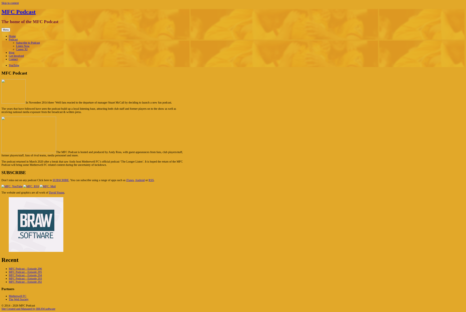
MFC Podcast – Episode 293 (25, 278)
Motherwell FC (17, 296)
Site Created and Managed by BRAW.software (28, 308)
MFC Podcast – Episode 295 (25, 272)
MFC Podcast (18, 12)
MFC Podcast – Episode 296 (25, 268)
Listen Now (23, 46)
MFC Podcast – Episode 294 (25, 275)
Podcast (13, 39)
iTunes (130, 180)
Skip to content (10, 3)
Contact (13, 59)
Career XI (21, 49)
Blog (11, 52)
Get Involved (16, 55)
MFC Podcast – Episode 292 (25, 281)
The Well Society (19, 299)
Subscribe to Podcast (28, 42)
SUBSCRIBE (61, 180)
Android (140, 180)
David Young (56, 192)
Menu (6, 29)
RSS (151, 180)
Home (12, 36)
